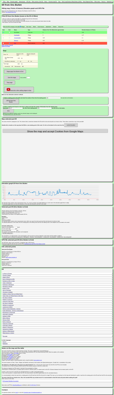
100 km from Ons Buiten (11, 101)
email (16, 392)
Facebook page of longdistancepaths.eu (33, 392)
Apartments (48, 26)
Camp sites (60, 26)
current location (71, 125)
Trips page (9, 82)
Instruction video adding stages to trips (20, 90)
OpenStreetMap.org (17, 385)
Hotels (34, 26)
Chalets (54, 26)
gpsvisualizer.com (38, 360)
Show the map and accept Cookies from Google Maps (55, 131)
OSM (17, 353)
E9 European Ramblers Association (10, 381)
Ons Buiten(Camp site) (11, 12)
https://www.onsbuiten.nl (11, 257)
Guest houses (41, 26)
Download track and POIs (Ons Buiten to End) (34, 243)
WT (15, 353)
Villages (23, 26)
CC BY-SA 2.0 (33, 385)
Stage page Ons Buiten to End (15, 71)
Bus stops (29, 26)
